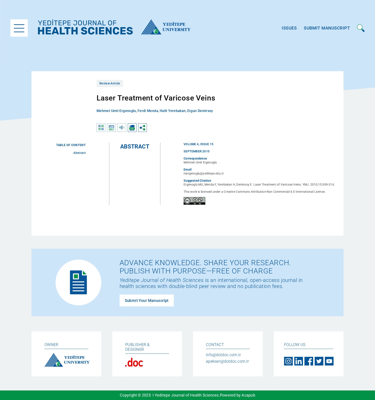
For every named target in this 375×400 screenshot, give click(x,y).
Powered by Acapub (237, 395)
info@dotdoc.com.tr (223, 354)
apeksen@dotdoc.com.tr (227, 361)
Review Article (109, 83)
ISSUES (289, 28)
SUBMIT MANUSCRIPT (327, 28)
